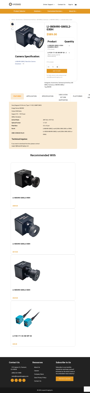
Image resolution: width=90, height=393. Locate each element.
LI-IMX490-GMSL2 (54, 19)
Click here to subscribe (64, 378)
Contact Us (61, 4)
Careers (36, 371)
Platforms (77, 96)
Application (31, 96)
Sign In (70, 4)
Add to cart (57, 71)
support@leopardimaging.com (20, 146)
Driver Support (48, 4)
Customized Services (55, 11)
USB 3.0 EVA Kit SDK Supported (63, 97)
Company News (39, 374)
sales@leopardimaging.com (54, 77)
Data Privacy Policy (40, 377)
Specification (47, 96)
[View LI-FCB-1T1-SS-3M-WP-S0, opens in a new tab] (66, 52)
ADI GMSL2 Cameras (42, 19)
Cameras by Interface (30, 19)
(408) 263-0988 (16, 373)
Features (17, 96)
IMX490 (49, 87)
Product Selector (19, 11)
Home (13, 19)
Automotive (19, 19)
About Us (72, 11)
